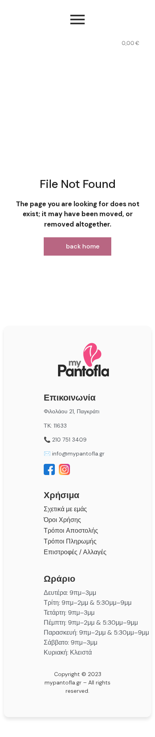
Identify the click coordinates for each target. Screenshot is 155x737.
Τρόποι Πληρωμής (70, 541)
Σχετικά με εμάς (65, 509)
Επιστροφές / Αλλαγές (75, 552)
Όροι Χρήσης (62, 520)
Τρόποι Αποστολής (71, 530)
